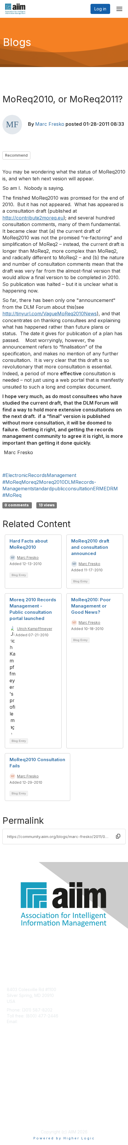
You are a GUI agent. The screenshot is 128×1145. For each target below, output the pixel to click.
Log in (100, 8)
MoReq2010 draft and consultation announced (90, 547)
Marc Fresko (49, 124)
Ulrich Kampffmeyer (34, 628)
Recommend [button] (16, 155)
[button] (118, 836)
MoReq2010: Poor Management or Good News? (91, 606)
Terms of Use (20, 1116)
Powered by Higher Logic (64, 1138)
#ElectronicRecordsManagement (39, 475)
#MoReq (11, 495)
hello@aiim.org (33, 1021)
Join (11, 1060)
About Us (16, 1111)
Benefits (15, 1066)
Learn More (18, 1072)
